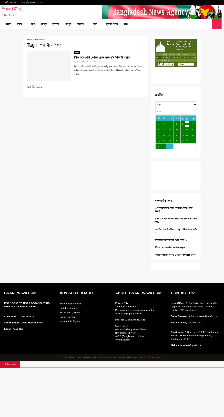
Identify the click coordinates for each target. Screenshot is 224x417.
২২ (158, 140)
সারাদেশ (80, 24)
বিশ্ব (33, 24)
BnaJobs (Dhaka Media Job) (130, 319)
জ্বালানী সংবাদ (112, 24)
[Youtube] (208, 24)
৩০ (164, 146)
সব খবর (77, 52)
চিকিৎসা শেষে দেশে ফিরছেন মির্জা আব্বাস (170, 247)
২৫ (177, 140)
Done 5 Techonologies (151, 357)
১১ (177, 129)
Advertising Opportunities (128, 313)
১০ (170, 129)
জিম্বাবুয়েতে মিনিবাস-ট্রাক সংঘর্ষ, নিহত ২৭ (171, 240)
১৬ (164, 135)
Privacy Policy (122, 303)
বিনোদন (55, 24)
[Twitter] (204, 24)
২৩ (164, 140)
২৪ (170, 140)
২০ (187, 135)
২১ (193, 135)
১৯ (183, 135)
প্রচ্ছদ (8, 24)
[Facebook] (201, 24)
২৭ (187, 140)
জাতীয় (19, 24)
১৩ (187, 129)
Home (29, 39)
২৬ (183, 140)
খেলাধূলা (68, 24)
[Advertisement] (112, 392)
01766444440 (196, 322)
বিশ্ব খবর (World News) (126, 332)
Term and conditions (125, 306)
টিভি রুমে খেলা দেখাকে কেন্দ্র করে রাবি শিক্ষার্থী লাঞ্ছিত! (103, 57)
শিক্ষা (95, 24)
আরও (126, 24)
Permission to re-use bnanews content (135, 310)
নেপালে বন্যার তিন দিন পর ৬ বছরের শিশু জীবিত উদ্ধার (175, 254)
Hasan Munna (83, 61)
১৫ (158, 135)
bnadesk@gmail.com (191, 345)
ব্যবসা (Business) (123, 339)
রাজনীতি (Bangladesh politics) (129, 336)
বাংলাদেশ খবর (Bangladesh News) (131, 329)
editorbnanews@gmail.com (203, 316)
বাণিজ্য (44, 24)
